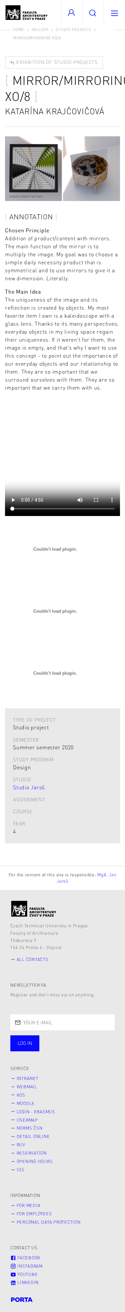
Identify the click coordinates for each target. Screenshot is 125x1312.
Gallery (40, 29)
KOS (21, 1095)
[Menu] (114, 12)
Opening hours (35, 1161)
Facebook (28, 1257)
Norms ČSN (30, 1128)
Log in (25, 1043)
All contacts (33, 959)
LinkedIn (27, 1282)
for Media (29, 1205)
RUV (21, 1144)
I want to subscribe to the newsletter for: (47, 1044)
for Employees (34, 1213)
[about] (33, 908)
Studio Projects (73, 29)
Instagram (29, 1266)
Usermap (27, 1120)
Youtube (27, 1274)
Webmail (27, 1086)
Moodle (26, 1103)
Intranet (28, 1078)
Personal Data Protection (49, 1222)
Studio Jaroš (29, 787)
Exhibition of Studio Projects (56, 62)
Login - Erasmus (36, 1111)
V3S (21, 1169)
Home (18, 29)
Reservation (32, 1153)
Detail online (33, 1136)
